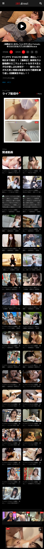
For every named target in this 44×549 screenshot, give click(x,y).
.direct (22, 3)
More (40, 94)
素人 (4, 82)
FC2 (9, 82)
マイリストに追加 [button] (9, 78)
